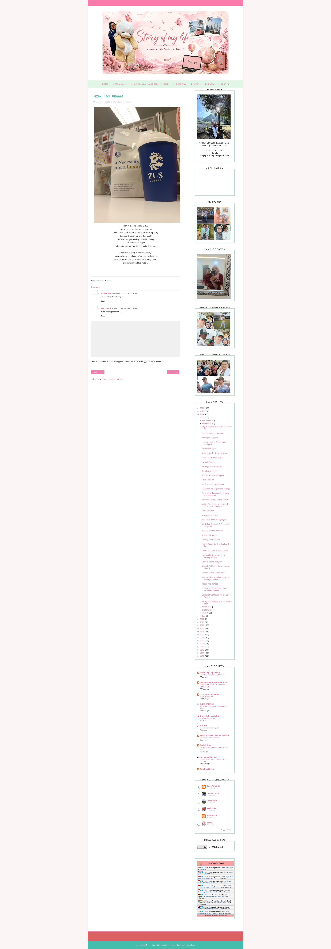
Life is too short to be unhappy (215, 550)
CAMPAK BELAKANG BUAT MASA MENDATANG (212, 685)
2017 (202, 634)
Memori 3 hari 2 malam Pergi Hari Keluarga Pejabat (216, 578)
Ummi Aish (212, 800)
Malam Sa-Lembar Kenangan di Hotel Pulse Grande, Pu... (215, 505)
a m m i (203, 725)
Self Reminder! (208, 510)
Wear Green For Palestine (212, 530)
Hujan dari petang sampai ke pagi (216, 488)
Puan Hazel (212, 815)
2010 (202, 656)
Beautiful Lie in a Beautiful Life (214, 735)
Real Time (215, 915)
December (207, 420)
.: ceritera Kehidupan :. (210, 694)
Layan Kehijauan (209, 462)
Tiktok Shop (228, 867)
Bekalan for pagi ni (207, 718)
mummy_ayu (106, 293)
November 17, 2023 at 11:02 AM (124, 293)
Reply (103, 301)
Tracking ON (223, 915)
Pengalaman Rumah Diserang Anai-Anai (214, 748)
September (207, 610)
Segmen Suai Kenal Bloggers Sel (213, 896)
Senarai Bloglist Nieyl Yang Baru (215, 453)
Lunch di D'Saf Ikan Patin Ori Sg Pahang (215, 596)
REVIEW (195, 84)
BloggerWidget (226, 830)
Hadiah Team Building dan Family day (216, 545)
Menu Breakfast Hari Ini (122, 102)
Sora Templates (162, 945)
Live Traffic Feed (216, 863)
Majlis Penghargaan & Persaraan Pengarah (215, 525)
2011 (202, 653)
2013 (202, 646)
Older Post (173, 372)
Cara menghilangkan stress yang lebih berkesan (215, 494)
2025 (202, 411)
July (204, 616)
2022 (202, 619)
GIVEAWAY (181, 84)
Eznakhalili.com (207, 769)
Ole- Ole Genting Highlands (213, 433)
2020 (202, 625)
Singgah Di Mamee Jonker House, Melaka (216, 567)
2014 (202, 643)
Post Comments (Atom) (112, 379)
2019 (202, 628)
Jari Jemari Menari (208, 757)
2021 (202, 622)
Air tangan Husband (210, 437)
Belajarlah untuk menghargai (214, 519)
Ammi (209, 823)
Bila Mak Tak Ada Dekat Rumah (215, 499)
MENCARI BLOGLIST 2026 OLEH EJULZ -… (214, 882)
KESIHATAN (209, 84)
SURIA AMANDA (207, 704)
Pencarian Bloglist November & (208, 908)
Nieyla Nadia (191, 945)
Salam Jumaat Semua (211, 539)
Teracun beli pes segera (209, 728)
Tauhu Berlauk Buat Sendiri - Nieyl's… (213, 912)
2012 (202, 650)
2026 (202, 408)
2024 (202, 414)
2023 (202, 417)
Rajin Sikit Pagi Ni (209, 448)
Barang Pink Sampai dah (212, 466)
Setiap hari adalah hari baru (213, 572)
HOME (105, 84)
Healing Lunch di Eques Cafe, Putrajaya (214, 443)
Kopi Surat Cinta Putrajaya (213, 475)
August (205, 613)
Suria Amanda (213, 786)
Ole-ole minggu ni (209, 471)
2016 (202, 637)
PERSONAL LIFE (121, 84)
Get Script (208, 915)
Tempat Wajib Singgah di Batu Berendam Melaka (214, 589)
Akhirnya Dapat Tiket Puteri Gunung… (215, 902)
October (206, 606)
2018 (202, 631)
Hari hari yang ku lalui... (211, 672)
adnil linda (106, 308)
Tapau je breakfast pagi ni (212, 457)
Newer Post (98, 372)
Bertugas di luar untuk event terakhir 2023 (217, 602)
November (207, 423)
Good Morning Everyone (212, 561)
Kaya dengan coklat (210, 515)
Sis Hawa (180, 945)
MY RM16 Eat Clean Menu (210, 737)
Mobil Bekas (150, 945)
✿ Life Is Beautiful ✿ (209, 716)
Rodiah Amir (205, 745)
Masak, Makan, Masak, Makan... (212, 675)
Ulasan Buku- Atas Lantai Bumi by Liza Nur (213, 760)
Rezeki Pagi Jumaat (210, 535)
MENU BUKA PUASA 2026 (146, 84)
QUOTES (225, 84)
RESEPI (167, 84)
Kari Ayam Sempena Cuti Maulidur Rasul (213, 707)
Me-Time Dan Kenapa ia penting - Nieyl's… (214, 891)
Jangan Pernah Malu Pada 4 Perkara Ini (217, 427)
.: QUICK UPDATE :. (207, 696)
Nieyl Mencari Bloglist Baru (213, 484)
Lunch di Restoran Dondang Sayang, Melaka (213, 556)
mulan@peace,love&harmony (213, 682)
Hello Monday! (208, 480)
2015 (202, 640)
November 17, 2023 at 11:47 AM (125, 308)
